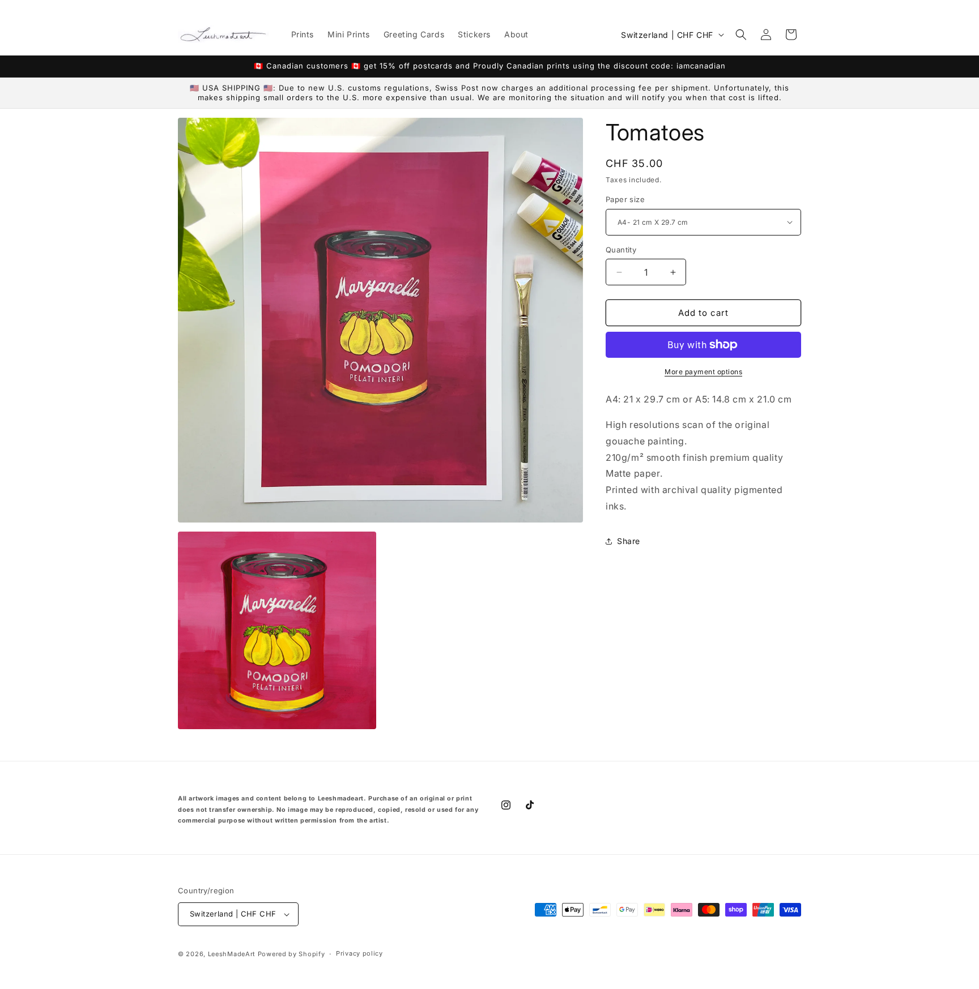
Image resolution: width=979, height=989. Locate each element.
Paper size (625, 199)
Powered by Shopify (291, 954)
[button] (741, 34)
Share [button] (628, 541)
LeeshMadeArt (232, 954)
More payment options (703, 371)
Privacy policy (359, 953)
